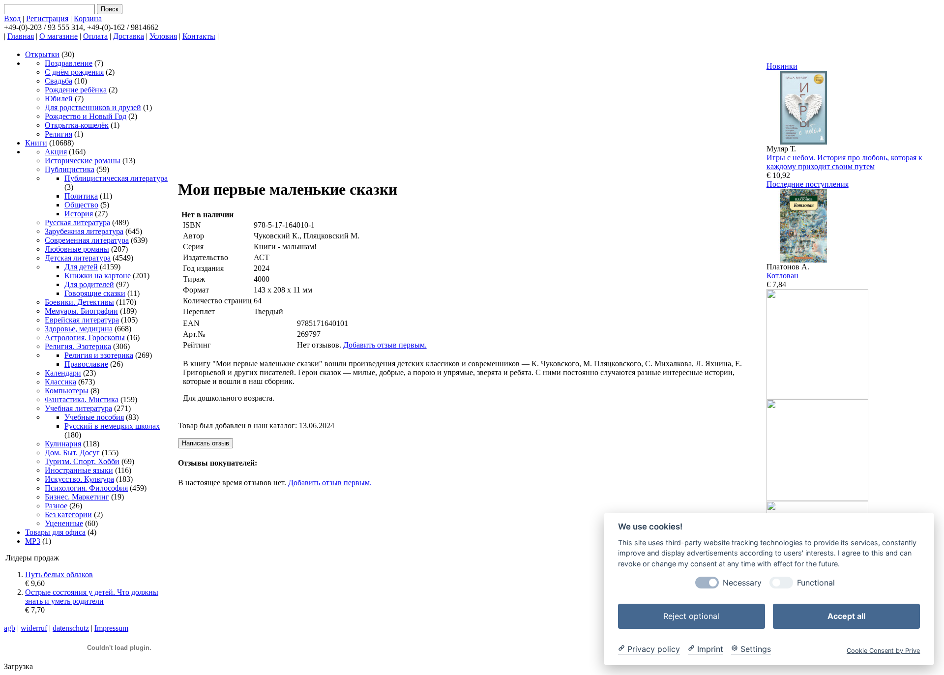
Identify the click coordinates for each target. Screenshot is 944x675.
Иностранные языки (79, 470)
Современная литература (87, 240)
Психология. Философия (86, 488)
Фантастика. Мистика (81, 399)
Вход (12, 18)
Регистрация (47, 18)
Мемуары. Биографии (81, 311)
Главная (20, 36)
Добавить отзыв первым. (385, 345)
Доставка (128, 36)
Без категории (68, 514)
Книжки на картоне (97, 275)
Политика (81, 196)
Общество (81, 205)
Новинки (782, 66)
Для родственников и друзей (93, 107)
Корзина (88, 18)
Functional (816, 582)
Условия (163, 36)
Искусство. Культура (79, 479)
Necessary (742, 582)
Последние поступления (808, 184)
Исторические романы (82, 160)
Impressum (111, 628)
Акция (56, 151)
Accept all (846, 615)
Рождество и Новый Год (85, 116)
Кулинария (63, 444)
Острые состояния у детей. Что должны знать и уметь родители (91, 596)
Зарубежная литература (84, 231)
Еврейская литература (82, 320)
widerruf (34, 628)
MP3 (32, 541)
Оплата (95, 36)
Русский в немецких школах (112, 426)
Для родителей (89, 284)
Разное (56, 505)
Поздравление (68, 63)
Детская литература (78, 258)
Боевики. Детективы (79, 302)
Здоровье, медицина (79, 328)
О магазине (58, 36)
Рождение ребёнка (76, 90)
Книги (36, 143)
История (78, 213)
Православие (86, 364)
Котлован (782, 275)
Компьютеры (66, 390)
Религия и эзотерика (98, 355)
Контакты (198, 36)
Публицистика (69, 169)
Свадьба (58, 81)
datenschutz (71, 628)
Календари (63, 373)
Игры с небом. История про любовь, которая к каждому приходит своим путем (844, 162)
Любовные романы (77, 249)
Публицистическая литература (116, 178)
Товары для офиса (55, 532)
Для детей (81, 267)
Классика (60, 382)
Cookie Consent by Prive (883, 650)
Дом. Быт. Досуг (72, 452)
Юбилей (59, 98)
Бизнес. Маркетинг (77, 497)
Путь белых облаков (59, 574)
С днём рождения (74, 72)
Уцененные (64, 523)
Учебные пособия (94, 417)
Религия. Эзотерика (78, 346)
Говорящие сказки (94, 293)
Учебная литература (78, 408)
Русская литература (77, 222)
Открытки (42, 54)
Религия (58, 134)
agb (9, 628)
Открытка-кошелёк (77, 125)
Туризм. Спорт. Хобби (82, 461)
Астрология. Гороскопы (85, 337)
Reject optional (691, 615)
